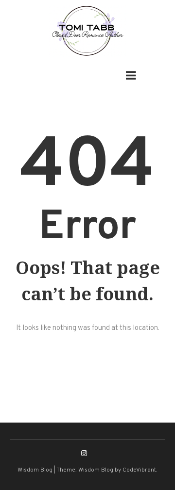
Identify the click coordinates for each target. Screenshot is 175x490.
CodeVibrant (139, 470)
